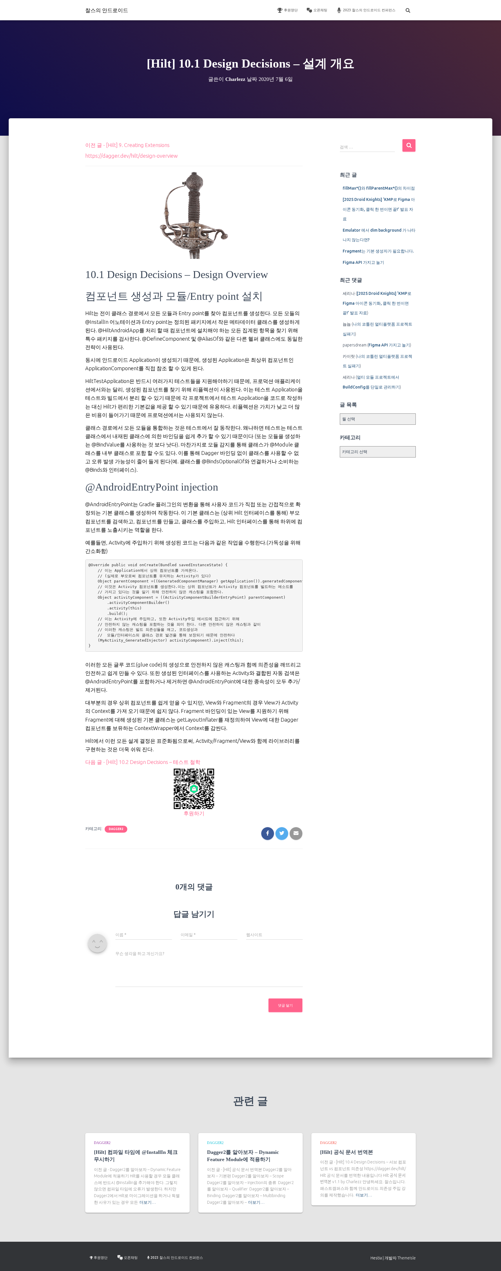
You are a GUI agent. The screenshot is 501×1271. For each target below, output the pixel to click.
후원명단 (291, 10)
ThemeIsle (406, 1258)
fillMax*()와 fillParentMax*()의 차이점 (379, 188)
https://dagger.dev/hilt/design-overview (131, 156)
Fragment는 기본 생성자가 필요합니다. (378, 251)
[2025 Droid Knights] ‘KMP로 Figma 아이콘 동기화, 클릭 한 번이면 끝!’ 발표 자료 (379, 209)
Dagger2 (116, 829)
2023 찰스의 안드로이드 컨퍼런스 (369, 10)
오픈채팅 (320, 10)
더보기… (147, 1202)
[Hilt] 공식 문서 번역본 (346, 1152)
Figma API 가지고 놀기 (363, 262)
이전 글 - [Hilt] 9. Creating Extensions (127, 145)
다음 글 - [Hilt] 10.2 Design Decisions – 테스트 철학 (142, 762)
